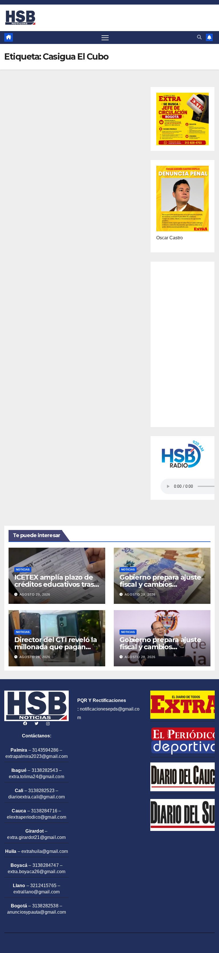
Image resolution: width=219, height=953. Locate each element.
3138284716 (44, 810)
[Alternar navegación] (105, 37)
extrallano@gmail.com (36, 891)
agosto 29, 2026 (34, 594)
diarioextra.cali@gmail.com (36, 796)
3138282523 (41, 790)
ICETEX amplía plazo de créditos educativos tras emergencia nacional (54, 584)
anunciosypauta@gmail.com (36, 912)
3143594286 (45, 750)
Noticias (23, 569)
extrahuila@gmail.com (44, 851)
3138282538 (45, 905)
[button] (199, 37)
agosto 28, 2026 (34, 657)
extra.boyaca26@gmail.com (37, 871)
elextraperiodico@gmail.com (36, 817)
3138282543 (45, 770)
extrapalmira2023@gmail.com (36, 756)
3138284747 (46, 865)
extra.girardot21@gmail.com (36, 837)
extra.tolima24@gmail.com (36, 776)
